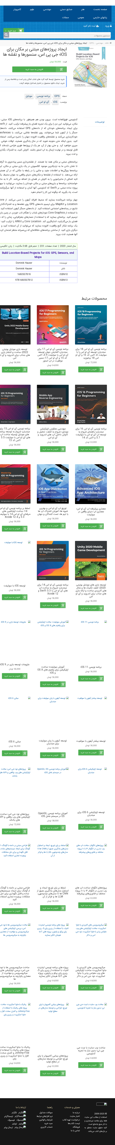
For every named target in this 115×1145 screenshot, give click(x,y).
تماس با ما (75, 1131)
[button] (91, 369)
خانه (107, 43)
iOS (55, 102)
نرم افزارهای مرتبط (45, 1116)
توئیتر (15, 1124)
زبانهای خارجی (100, 18)
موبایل (29, 96)
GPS (91, 43)
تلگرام (15, 1113)
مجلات (65, 18)
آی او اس (44, 102)
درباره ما (76, 1113)
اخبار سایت (75, 1116)
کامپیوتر (17, 10)
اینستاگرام (9, 1116)
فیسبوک (12, 1120)
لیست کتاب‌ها (74, 1123)
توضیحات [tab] (100, 122)
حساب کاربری (47, 1127)
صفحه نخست (100, 10)
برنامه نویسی (43, 96)
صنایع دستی (66, 10)
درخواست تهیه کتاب (71, 1120)
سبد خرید (48, 1123)
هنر (82, 10)
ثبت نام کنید (89, 26)
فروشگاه (76, 1127)
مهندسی (47, 10)
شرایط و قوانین (46, 1120)
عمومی (81, 18)
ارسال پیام (9, 1127)
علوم (32, 10)
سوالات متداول (46, 1113)
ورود (107, 26)
